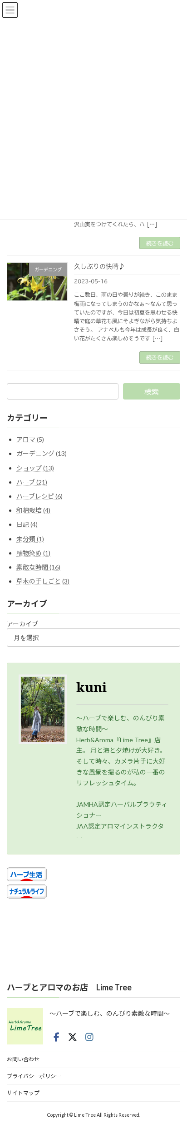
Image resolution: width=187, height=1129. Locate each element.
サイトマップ (23, 1092)
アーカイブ (22, 624)
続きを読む (159, 243)
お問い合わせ (23, 1059)
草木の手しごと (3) (42, 581)
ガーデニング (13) (41, 453)
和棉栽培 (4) (33, 510)
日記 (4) (27, 524)
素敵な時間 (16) (38, 567)
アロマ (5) (30, 439)
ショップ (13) (35, 467)
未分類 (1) (30, 538)
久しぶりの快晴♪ (99, 266)
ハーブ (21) (31, 481)
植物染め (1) (33, 552)
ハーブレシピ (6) (39, 496)
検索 (151, 391)
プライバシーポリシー (34, 1076)
